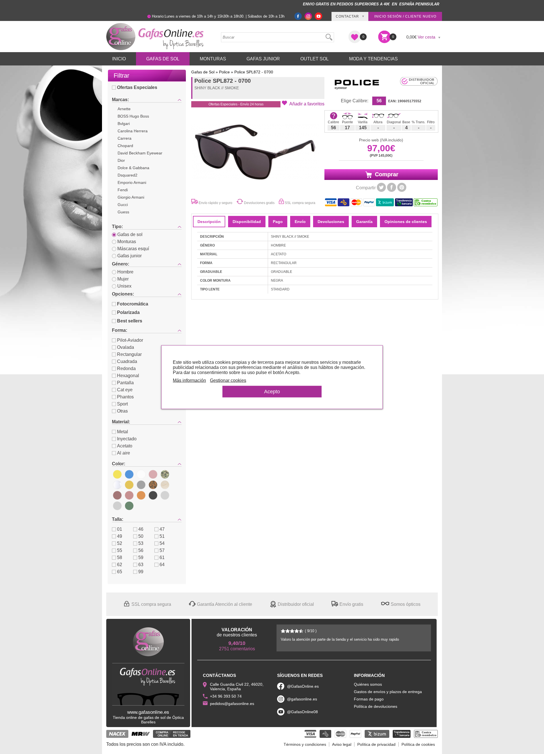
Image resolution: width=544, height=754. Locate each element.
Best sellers (129, 320)
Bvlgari (124, 123)
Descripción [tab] (209, 221)
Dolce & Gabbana (133, 167)
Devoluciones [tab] (331, 221)
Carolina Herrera (133, 131)
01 (119, 529)
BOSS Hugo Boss (133, 116)
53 (140, 543)
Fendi (123, 190)
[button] (303, 103)
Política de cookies (418, 744)
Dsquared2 (127, 175)
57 (162, 550)
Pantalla (125, 382)
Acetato (124, 445)
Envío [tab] (300, 221)
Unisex (124, 286)
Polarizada (128, 312)
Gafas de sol (130, 234)
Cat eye (125, 389)
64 (162, 564)
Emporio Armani (132, 182)
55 (119, 550)
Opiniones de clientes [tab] (405, 221)
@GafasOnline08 (302, 712)
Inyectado (127, 438)
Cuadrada (127, 361)
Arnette (124, 109)
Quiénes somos (368, 684)
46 (140, 529)
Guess (123, 212)
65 (119, 571)
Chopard (125, 145)
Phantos (125, 396)
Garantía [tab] (364, 221)
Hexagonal (128, 375)
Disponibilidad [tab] (247, 221)
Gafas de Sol (162, 58)
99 (140, 571)
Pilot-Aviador (130, 340)
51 (162, 536)
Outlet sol (314, 58)
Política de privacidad (376, 744)
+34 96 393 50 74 (226, 696)
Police (224, 72)
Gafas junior (129, 255)
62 (119, 564)
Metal (122, 431)
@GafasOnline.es (303, 686)
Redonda (126, 368)
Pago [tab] (278, 221)
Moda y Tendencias (373, 58)
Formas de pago (369, 699)
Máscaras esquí (133, 248)
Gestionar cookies (228, 380)
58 (119, 557)
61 (162, 557)
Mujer (123, 279)
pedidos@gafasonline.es (232, 703)
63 (140, 564)
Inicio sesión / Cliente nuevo (405, 16)
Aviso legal (341, 744)
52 (119, 543)
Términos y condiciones (305, 744)
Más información (189, 380)
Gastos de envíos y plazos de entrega (388, 691)
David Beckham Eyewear (140, 153)
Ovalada (125, 347)
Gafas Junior (263, 58)
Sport (122, 404)
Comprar (385, 174)
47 (162, 529)
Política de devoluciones (375, 706)
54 (162, 543)
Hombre (125, 271)
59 (140, 557)
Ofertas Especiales (137, 87)
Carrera (124, 138)
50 (140, 536)
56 (140, 550)
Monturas (213, 58)
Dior (121, 160)
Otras (122, 411)
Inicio (119, 58)
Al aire (123, 453)
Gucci (123, 204)
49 (119, 536)
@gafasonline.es (302, 699)
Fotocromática (132, 303)
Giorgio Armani (131, 197)
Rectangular (129, 354)
